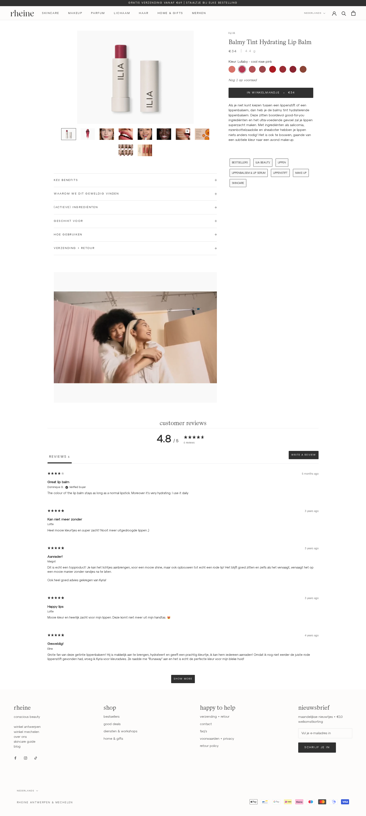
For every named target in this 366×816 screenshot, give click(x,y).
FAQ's (203, 731)
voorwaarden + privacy (217, 738)
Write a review (303, 455)
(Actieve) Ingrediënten (76, 207)
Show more (183, 679)
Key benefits (66, 180)
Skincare (238, 183)
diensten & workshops (120, 731)
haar (143, 13)
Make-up (300, 173)
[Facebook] (15, 758)
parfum (98, 13)
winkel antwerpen (27, 726)
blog (17, 746)
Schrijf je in (317, 747)
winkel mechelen (26, 732)
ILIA (232, 33)
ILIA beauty (263, 162)
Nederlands (313, 13)
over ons (20, 736)
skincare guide (24, 741)
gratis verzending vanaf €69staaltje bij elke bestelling (182, 3)
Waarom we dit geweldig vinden (86, 193)
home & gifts (170, 13)
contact (206, 724)
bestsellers (240, 162)
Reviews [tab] (59, 456)
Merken (199, 13)
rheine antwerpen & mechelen (45, 802)
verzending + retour (214, 716)
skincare (50, 13)
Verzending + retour (74, 248)
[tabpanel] (183, 577)
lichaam (122, 13)
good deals (112, 724)
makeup (75, 13)
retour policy (209, 746)
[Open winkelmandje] (353, 13)
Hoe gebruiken (68, 234)
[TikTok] (35, 758)
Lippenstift (280, 173)
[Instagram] (25, 758)
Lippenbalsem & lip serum (248, 173)
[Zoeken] (344, 13)
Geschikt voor (68, 221)
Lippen (282, 162)
